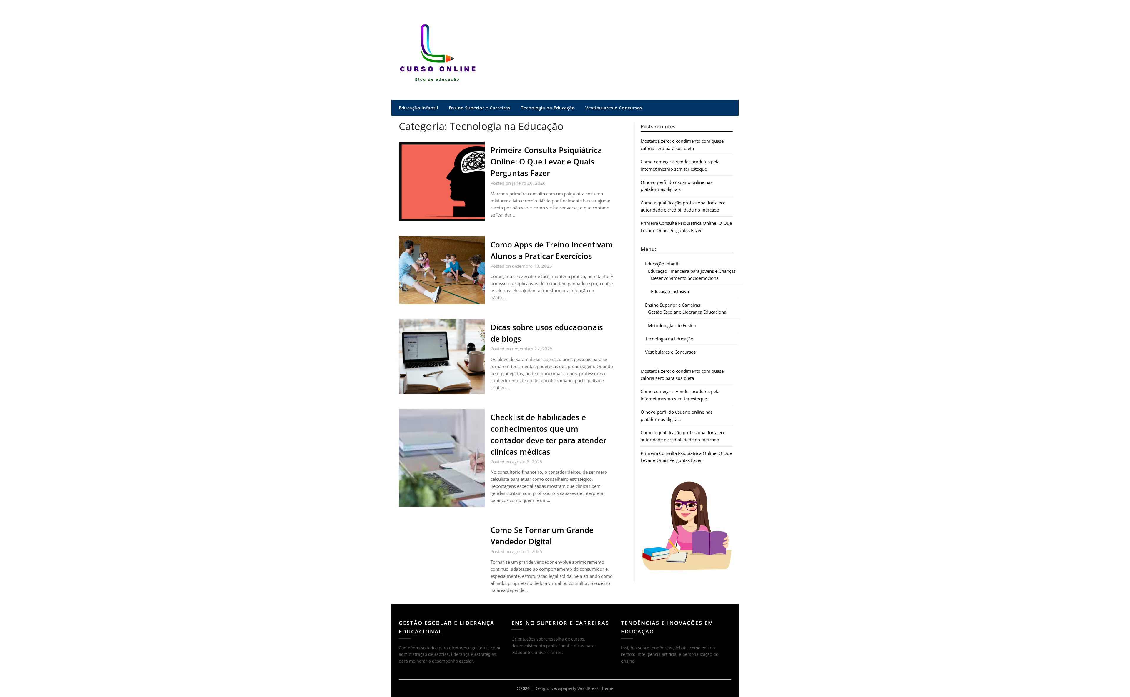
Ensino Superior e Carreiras (480, 108)
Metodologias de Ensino (672, 325)
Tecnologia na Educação (548, 108)
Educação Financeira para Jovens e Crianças (692, 271)
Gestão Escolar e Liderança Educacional (687, 312)
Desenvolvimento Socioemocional (685, 278)
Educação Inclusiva (670, 291)
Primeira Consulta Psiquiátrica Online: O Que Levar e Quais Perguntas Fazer (546, 161)
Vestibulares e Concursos (613, 108)
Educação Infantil (418, 108)
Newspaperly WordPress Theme (581, 688)
